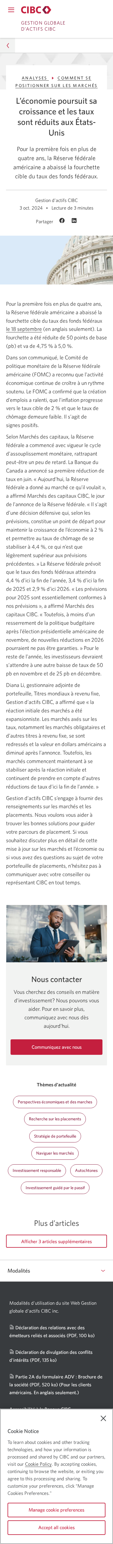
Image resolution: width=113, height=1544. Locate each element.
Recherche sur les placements (55, 1118)
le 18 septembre (24, 329)
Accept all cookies (56, 1527)
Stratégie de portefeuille (55, 1136)
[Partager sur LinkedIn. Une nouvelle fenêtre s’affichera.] (74, 221)
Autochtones (86, 1170)
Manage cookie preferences (56, 1509)
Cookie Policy (38, 1464)
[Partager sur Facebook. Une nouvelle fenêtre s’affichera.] (63, 221)
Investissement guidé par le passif (55, 1187)
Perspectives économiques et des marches (55, 1101)
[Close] (103, 1418)
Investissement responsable (37, 1170)
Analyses (35, 78)
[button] (7, 45)
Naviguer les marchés (55, 1153)
